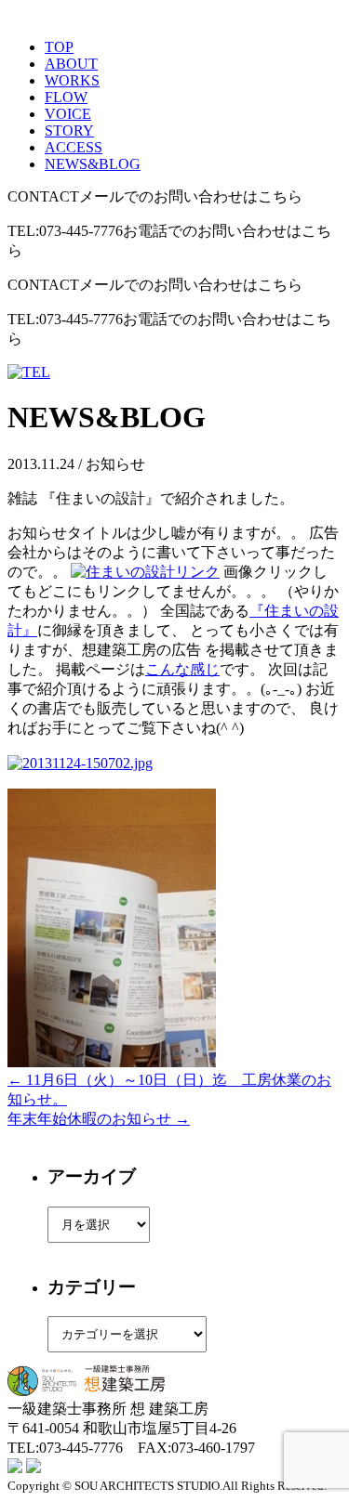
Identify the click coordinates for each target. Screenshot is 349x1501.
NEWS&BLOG (93, 164)
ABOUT (71, 64)
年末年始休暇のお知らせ (98, 1119)
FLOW (66, 97)
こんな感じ (182, 669)
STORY (69, 130)
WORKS (72, 80)
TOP (59, 47)
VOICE (68, 114)
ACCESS (73, 147)
